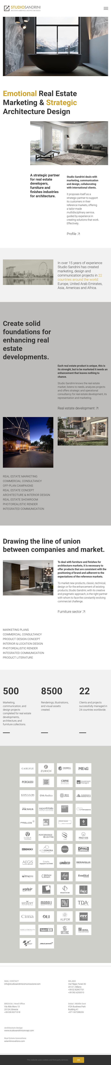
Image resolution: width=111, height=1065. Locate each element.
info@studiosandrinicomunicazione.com (22, 984)
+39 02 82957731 (76, 989)
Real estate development (76, 408)
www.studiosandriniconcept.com (19, 1030)
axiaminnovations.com (14, 1041)
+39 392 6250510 (76, 992)
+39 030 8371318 (12, 1012)
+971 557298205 (76, 1012)
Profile (71, 234)
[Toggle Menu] (105, 8)
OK (78, 1059)
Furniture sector (70, 612)
